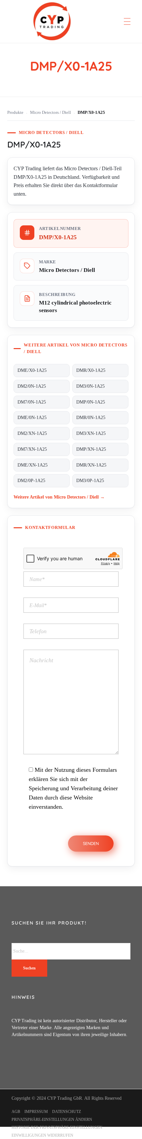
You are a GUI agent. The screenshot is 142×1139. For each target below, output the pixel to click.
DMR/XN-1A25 (91, 465)
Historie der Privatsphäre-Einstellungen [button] (57, 1127)
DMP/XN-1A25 (91, 449)
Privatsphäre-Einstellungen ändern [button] (52, 1119)
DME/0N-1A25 (32, 417)
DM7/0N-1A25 (32, 402)
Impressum (36, 1111)
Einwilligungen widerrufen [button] (42, 1135)
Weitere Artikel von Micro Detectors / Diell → (59, 497)
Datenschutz (66, 1111)
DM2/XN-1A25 (32, 433)
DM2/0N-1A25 (32, 386)
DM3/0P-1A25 (90, 480)
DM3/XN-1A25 (91, 433)
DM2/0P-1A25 (31, 480)
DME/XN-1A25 (33, 465)
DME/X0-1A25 (32, 370)
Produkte (15, 112)
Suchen (29, 968)
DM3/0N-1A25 (90, 386)
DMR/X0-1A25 (90, 370)
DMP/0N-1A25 (90, 402)
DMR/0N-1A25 (90, 417)
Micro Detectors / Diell (50, 112)
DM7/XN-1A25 (32, 449)
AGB (16, 1111)
